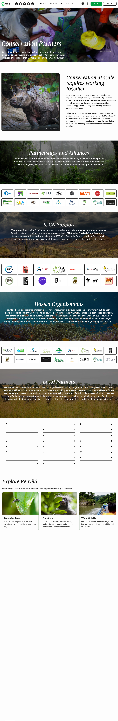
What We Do (54, 4)
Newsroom (75, 4)
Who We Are (43, 4)
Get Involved (65, 4)
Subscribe (110, 4)
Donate (96, 4)
